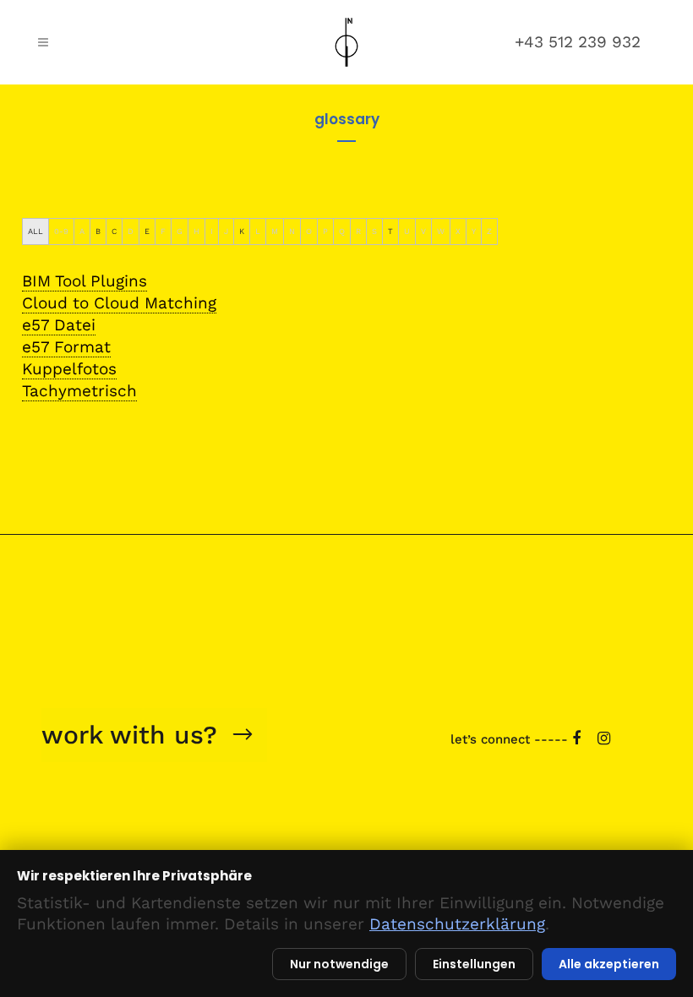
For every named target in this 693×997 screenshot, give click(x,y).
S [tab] (374, 231)
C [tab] (114, 231)
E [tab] (147, 231)
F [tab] (163, 231)
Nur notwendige (339, 964)
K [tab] (241, 231)
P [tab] (325, 231)
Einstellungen (474, 964)
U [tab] (407, 231)
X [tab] (458, 231)
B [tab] (98, 231)
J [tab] (226, 231)
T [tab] (390, 231)
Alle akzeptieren (609, 964)
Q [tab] (342, 231)
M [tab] (274, 231)
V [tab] (423, 231)
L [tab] (257, 231)
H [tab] (196, 231)
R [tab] (358, 231)
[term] (84, 281)
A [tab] (82, 231)
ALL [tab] (35, 231)
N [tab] (292, 231)
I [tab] (211, 231)
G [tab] (180, 231)
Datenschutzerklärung (457, 924)
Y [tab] (474, 231)
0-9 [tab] (61, 231)
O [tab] (309, 231)
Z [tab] (489, 231)
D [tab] (131, 231)
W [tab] (441, 231)
